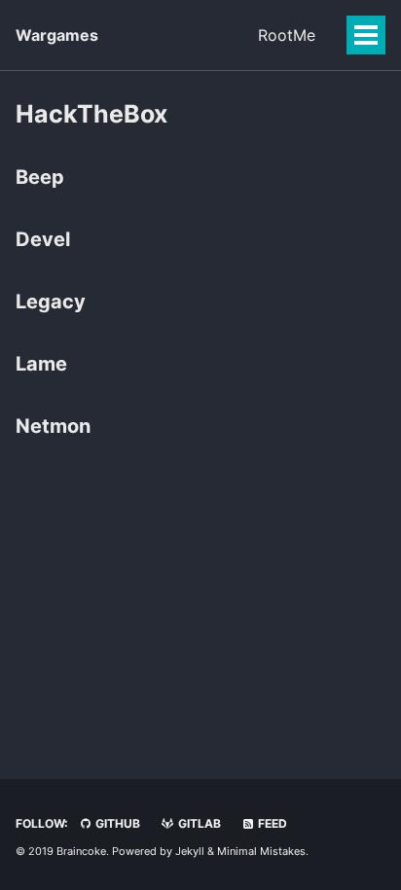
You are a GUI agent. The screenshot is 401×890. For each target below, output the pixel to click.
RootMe (286, 35)
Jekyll (189, 851)
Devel (43, 239)
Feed (271, 823)
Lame (41, 363)
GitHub (116, 823)
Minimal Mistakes (261, 851)
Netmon (53, 426)
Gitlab (198, 823)
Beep (40, 177)
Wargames (57, 35)
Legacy (51, 301)
